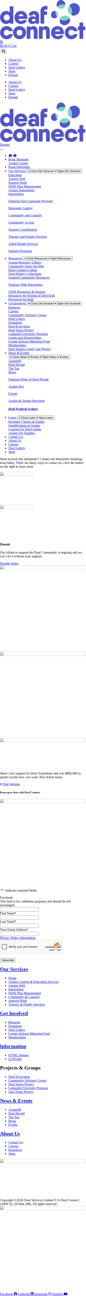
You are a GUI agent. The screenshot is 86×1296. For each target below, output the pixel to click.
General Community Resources (29, 277)
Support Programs (20, 251)
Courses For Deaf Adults (24, 429)
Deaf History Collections (24, 274)
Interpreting (16, 194)
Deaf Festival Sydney (23, 409)
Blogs (12, 372)
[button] (3, 51)
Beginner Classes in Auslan (26, 421)
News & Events (16, 1100)
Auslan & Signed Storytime (26, 401)
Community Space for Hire (26, 266)
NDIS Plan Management (24, 186)
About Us (14, 60)
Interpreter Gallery (20, 208)
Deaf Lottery (16, 67)
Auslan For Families (21, 433)
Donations (15, 322)
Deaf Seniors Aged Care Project (29, 349)
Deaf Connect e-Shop (22, 270)
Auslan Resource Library (25, 262)
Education (15, 175)
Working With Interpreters (25, 284)
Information (13, 1046)
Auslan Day (16, 386)
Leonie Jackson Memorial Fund (29, 341)
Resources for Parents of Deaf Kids (31, 295)
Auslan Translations (21, 190)
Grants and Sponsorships (24, 337)
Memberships (17, 345)
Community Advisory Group (27, 315)
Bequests (14, 307)
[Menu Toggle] (1, 149)
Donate (13, 75)
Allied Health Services (23, 244)
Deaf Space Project (21, 330)
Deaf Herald (16, 364)
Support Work (17, 182)
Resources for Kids (21, 299)
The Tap (13, 368)
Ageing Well (16, 179)
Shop (11, 71)
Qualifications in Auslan (24, 425)
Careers (13, 63)
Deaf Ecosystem (19, 326)
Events (12, 393)
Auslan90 (14, 361)
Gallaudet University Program (28, 334)
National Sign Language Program (30, 201)
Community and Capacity (25, 215)
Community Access (21, 222)
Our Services (14, 969)
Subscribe (8, 960)
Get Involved (14, 1013)
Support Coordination (22, 229)
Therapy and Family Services (27, 236)
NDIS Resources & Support (26, 292)
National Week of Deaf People (28, 379)
